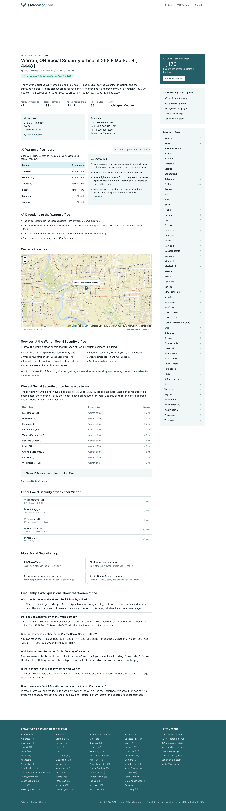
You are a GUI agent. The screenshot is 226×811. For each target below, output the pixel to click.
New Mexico (30, 768)
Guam (129, 743)
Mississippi (64, 759)
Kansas (62, 751)
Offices (168, 5)
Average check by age (175, 108)
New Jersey (133, 764)
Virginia (96, 785)
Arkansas (28, 738)
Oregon (131, 772)
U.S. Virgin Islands (135, 781)
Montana (131, 759)
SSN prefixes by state (175, 103)
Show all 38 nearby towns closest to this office (50, 473)
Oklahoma (97, 772)
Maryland (63, 755)
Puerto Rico (64, 776)
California (64, 738)
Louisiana (132, 751)
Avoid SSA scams (170, 764)
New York (63, 768)
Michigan (132, 755)
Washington (133, 785)
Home (23, 55)
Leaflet (74, 325)
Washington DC (31, 789)
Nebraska (28, 764)
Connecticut (133, 738)
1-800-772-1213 (108, 126)
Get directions (34, 134)
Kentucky (97, 751)
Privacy (24, 802)
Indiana (131, 747)
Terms (34, 802)
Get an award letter (174, 118)
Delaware (28, 743)
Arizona (131, 734)
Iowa (26, 751)
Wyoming (131, 789)
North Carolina (100, 768)
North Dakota (133, 768)
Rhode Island (98, 776)
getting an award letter (81, 371)
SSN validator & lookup (175, 98)
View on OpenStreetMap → (137, 330)
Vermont (62, 785)
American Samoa (100, 734)
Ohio (30, 55)
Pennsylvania (30, 776)
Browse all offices (174, 78)
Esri (86, 325)
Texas (95, 781)
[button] (86, 288)
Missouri (97, 759)
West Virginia (65, 789)
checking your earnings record (114, 371)
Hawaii (26, 747)
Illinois (95, 747)
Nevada (61, 764)
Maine (26, 755)
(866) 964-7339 (105, 122)
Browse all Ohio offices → (34, 481)
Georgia (96, 743)
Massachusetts (100, 755)
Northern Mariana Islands (35, 772)
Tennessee (63, 781)
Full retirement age (173, 113)
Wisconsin (97, 789)
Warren (38, 55)
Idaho (60, 747)
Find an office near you (172, 734)
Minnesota (28, 759)
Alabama (28, 734)
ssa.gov (97, 196)
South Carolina (134, 776)
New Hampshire (100, 764)
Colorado (97, 738)
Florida (62, 743)
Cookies (43, 802)
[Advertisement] (113, 30)
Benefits (198, 5)
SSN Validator (183, 5)
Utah (25, 785)
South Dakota (30, 781)
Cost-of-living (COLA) (172, 755)
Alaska (61, 734)
